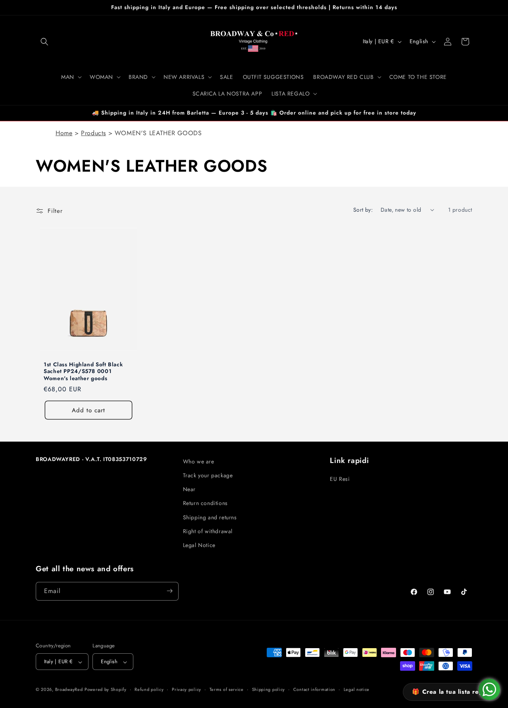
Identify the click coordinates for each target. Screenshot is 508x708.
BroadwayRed (69, 690)
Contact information (314, 690)
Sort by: (363, 210)
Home (64, 133)
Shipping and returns (210, 517)
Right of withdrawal (208, 531)
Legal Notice (199, 545)
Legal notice (356, 690)
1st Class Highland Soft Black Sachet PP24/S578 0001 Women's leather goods (83, 371)
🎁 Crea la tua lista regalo (452, 691)
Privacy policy (186, 690)
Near (189, 489)
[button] (44, 41)
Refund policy (149, 690)
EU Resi (340, 479)
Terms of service (227, 690)
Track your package (208, 475)
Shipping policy (268, 690)
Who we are (198, 461)
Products (93, 133)
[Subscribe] (169, 591)
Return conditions (205, 503)
